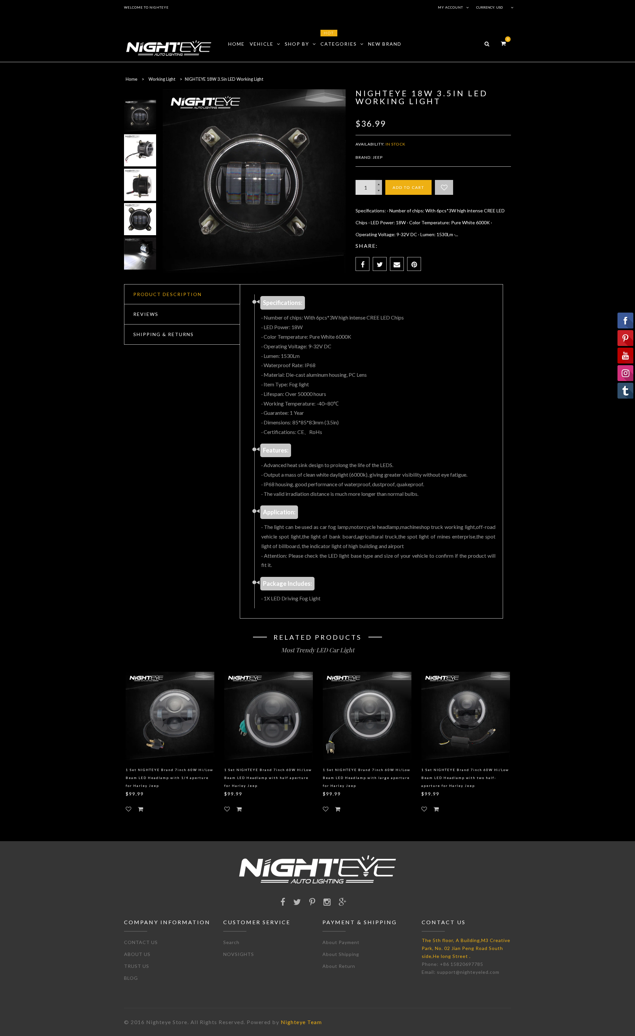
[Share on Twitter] (380, 264)
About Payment (341, 942)
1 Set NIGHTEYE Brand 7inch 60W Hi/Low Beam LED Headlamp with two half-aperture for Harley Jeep (465, 778)
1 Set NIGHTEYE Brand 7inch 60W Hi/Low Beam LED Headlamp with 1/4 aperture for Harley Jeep (169, 778)
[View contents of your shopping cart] (503, 43)
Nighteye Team (301, 1022)
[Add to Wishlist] (444, 187)
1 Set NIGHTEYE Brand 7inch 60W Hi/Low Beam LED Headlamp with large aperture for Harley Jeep (366, 778)
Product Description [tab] (167, 294)
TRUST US (136, 966)
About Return (338, 966)
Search (231, 942)
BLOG (131, 978)
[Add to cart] (140, 808)
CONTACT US (141, 942)
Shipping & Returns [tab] (163, 334)
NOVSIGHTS (238, 954)
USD (499, 7)
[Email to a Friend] (397, 264)
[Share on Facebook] (362, 264)
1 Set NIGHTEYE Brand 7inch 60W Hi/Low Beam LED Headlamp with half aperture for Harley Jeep (268, 778)
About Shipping (340, 954)
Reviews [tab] (145, 314)
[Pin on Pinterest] (414, 264)
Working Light (161, 79)
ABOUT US (137, 954)
